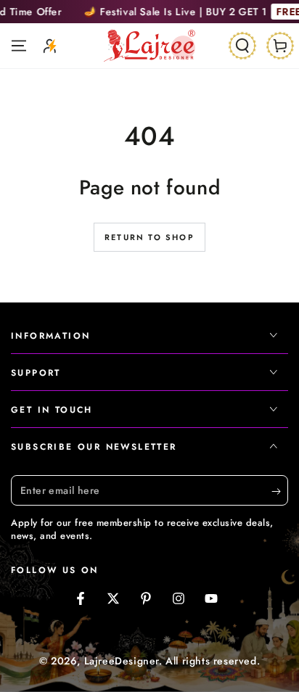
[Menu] (19, 45)
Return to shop (149, 237)
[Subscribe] (279, 491)
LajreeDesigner (121, 661)
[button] (242, 45)
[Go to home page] (149, 46)
